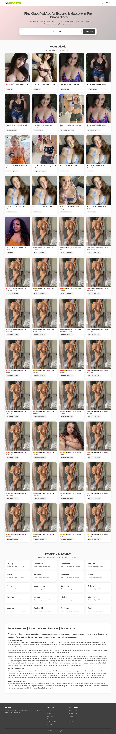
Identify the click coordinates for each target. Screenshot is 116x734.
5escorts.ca (59, 656)
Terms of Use (73, 713)
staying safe (19, 652)
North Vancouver (51, 721)
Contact (71, 721)
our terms (29, 652)
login (102, 3)
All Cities (49, 724)
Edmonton (50, 716)
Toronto (49, 713)
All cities (108, 3)
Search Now (89, 31)
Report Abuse (73, 718)
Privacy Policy (73, 716)
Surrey (49, 718)
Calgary (49, 710)
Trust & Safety (73, 710)
